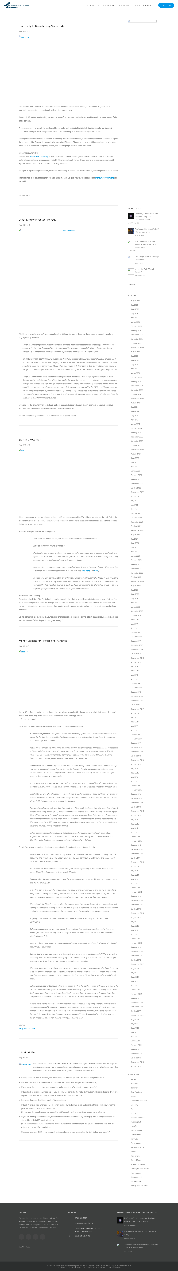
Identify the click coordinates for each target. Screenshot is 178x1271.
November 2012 (137, 956)
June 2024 (135, 411)
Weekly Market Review (139, 1186)
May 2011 (134, 1032)
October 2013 (136, 909)
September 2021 (137, 530)
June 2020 (135, 594)
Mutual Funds (136, 1135)
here (83, 571)
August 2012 (136, 969)
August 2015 (136, 815)
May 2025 (134, 365)
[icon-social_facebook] (22, 1237)
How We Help (93, 5)
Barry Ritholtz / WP (27, 1028)
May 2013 (134, 930)
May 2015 (134, 828)
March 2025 (135, 373)
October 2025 (136, 343)
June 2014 (135, 875)
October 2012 (136, 960)
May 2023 (134, 462)
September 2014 (137, 862)
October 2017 (136, 705)
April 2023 (135, 467)
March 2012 (135, 990)
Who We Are (123, 5)
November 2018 (137, 650)
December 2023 (137, 437)
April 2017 (135, 730)
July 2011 (134, 1024)
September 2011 (137, 1015)
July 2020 (134, 590)
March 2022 (135, 513)
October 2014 (136, 858)
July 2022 (134, 501)
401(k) (133, 1079)
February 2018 (136, 688)
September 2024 (137, 399)
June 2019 (135, 620)
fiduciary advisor (49, 1218)
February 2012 (136, 994)
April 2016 (135, 781)
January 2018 (136, 692)
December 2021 (137, 522)
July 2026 (134, 305)
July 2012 (134, 973)
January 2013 (136, 947)
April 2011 (135, 1037)
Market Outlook (137, 1130)
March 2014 (135, 888)
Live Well (134, 1126)
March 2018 (135, 684)
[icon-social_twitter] (36, 1237)
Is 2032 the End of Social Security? (144, 270)
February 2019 (136, 637)
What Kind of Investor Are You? (37, 219)
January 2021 (136, 564)
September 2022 (137, 492)
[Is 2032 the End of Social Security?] (131, 271)
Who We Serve (108, 5)
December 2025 (137, 335)
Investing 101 (136, 1122)
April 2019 (135, 628)
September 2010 (137, 1062)
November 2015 (137, 803)
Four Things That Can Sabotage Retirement (147, 258)
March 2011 (135, 1041)
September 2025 (137, 348)
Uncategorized (136, 1181)
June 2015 (135, 824)
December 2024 (137, 386)
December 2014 (137, 849)
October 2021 (136, 526)
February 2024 (136, 428)
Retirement (135, 1156)
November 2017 (137, 701)
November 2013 (137, 905)
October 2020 (136, 577)
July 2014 (134, 871)
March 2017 (135, 735)
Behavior (134, 1088)
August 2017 (136, 713)
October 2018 (136, 654)
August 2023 (136, 454)
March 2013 (135, 939)
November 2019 (137, 611)
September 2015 (137, 811)
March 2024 (135, 424)
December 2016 (137, 747)
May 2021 (134, 547)
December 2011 (137, 1003)
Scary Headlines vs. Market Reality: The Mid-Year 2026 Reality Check (145, 244)
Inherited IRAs (27, 1052)
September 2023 (137, 450)
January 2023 (136, 479)
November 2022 (137, 484)
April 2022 (135, 509)
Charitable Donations (139, 1101)
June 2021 (135, 543)
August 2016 (136, 764)
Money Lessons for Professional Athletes (43, 640)
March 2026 (135, 322)
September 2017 (137, 709)
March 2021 (135, 556)
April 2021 (135, 552)
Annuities (134, 1084)
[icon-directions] (43, 1237)
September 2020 (137, 581)
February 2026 (136, 326)
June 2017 (135, 722)
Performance (136, 1143)
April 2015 (135, 832)
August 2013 (136, 917)
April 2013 (135, 934)
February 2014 (136, 892)
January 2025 (136, 382)
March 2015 (135, 837)
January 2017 (136, 743)
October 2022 (136, 488)
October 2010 (136, 1058)
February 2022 (136, 518)
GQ (56, 812)
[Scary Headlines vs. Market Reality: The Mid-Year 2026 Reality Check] (131, 244)
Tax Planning (136, 1173)
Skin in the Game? (30, 439)
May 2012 (134, 981)
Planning (134, 1152)
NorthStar (134, 1139)
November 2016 (137, 752)
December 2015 (137, 798)
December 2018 (137, 645)
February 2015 (136, 841)
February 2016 (136, 790)
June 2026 (135, 309)
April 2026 (135, 318)
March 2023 (135, 471)
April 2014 (135, 883)
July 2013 (134, 922)
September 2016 (137, 760)
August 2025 (136, 352)
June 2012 (135, 977)
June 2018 (135, 671)
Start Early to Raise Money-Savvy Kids (41, 26)
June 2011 (135, 1028)
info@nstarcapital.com (84, 1223)
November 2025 (137, 339)
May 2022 (134, 505)
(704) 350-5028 (81, 1218)
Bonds (133, 1096)
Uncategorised (136, 1177)
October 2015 (136, 807)
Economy (134, 1105)
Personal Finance (137, 1147)
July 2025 (134, 356)
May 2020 (134, 598)
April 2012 (135, 986)
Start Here (166, 5)
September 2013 (137, 913)
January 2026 (136, 331)
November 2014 (137, 854)
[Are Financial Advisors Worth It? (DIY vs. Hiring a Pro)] (131, 231)
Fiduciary (136, 5)
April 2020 (135, 603)
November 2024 (137, 390)
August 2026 (136, 301)
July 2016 (134, 769)
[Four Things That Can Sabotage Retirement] (131, 259)
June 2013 (135, 926)
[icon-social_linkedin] (29, 1237)
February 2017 (136, 739)
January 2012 (136, 998)
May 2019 (134, 624)
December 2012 (137, 951)
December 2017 (137, 696)
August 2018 (136, 662)
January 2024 (136, 433)
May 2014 (134, 879)
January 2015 (136, 845)
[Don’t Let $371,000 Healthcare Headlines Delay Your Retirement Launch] (131, 216)
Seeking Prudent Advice (140, 1169)
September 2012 (137, 964)
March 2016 (135, 786)
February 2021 (136, 560)
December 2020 (137, 569)
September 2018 (137, 658)
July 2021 (134, 539)
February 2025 (136, 377)
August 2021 (136, 535)
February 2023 (136, 475)
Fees (132, 1109)
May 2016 (134, 777)
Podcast (147, 5)
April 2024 (135, 420)
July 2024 (134, 407)
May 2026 (134, 313)
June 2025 (135, 360)
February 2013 (136, 943)
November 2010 (137, 1054)
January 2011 (136, 1049)
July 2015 (134, 820)
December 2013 (137, 900)
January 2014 (136, 896)
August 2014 (136, 866)
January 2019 (136, 641)
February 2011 (136, 1045)
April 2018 (135, 679)
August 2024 (136, 403)
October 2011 (136, 1011)
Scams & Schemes (138, 1164)
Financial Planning (137, 1118)
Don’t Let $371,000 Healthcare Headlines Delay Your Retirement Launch (146, 217)
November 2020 (137, 573)
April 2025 (135, 369)
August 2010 (136, 1066)
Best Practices (136, 1092)
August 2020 (136, 586)
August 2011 (136, 1020)
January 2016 (136, 794)
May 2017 (134, 726)
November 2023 (137, 441)
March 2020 (135, 607)
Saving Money (136, 1160)
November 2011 (137, 1007)
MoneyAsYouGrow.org (39, 156)
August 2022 (136, 496)
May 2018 (134, 675)
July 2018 (134, 667)
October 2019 (136, 615)
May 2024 (134, 416)
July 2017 (134, 718)
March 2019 (135, 632)
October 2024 (136, 394)
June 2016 (135, 773)
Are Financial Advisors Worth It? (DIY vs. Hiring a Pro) (147, 230)
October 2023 (136, 445)
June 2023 (135, 458)
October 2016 (136, 756)
